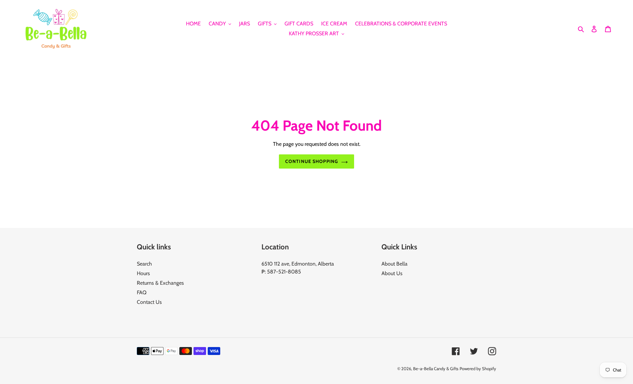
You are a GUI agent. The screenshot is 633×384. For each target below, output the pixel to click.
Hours (143, 273)
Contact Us (149, 302)
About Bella (394, 264)
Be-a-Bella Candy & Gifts (435, 368)
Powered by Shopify (478, 368)
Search (144, 264)
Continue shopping (311, 161)
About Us (392, 273)
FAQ (141, 292)
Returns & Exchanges (160, 283)
